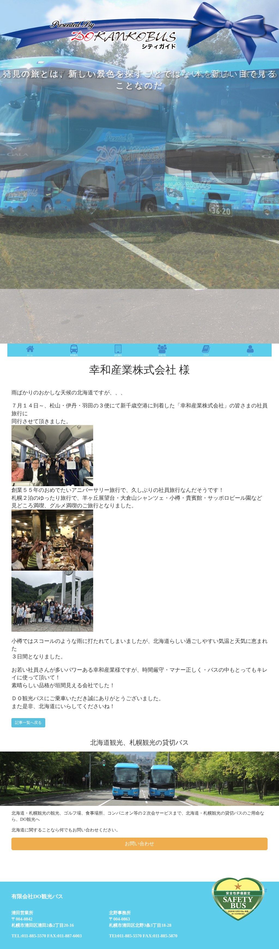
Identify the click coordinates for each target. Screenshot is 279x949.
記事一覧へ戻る (28, 723)
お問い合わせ (139, 843)
